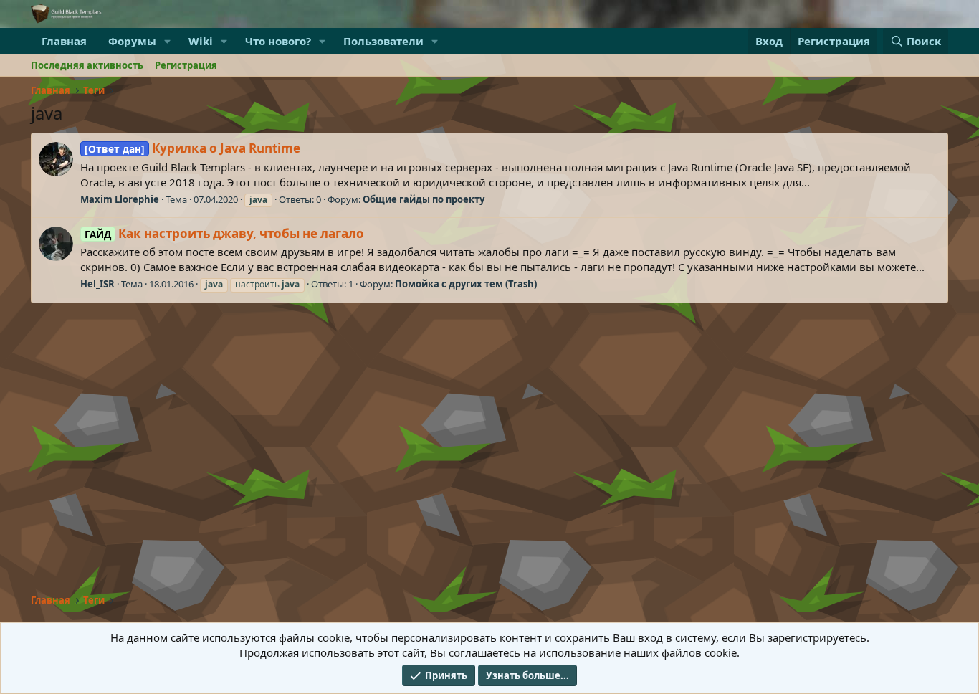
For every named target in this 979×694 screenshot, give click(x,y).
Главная (64, 41)
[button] (168, 41)
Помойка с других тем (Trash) (466, 283)
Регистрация (186, 65)
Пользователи (383, 41)
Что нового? (278, 41)
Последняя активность (87, 65)
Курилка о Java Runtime (192, 148)
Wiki (200, 41)
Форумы (132, 41)
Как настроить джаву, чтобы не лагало (224, 233)
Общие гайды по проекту (423, 199)
